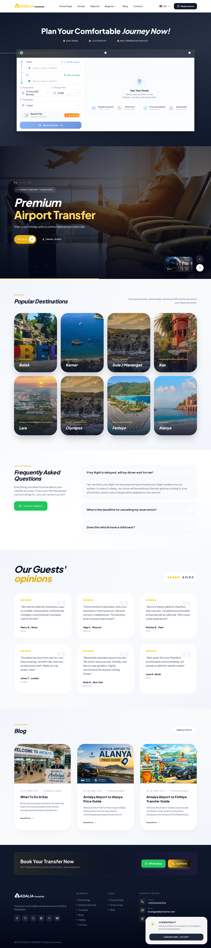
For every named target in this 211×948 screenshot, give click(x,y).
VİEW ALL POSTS (184, 730)
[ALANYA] (175, 405)
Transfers (83, 909)
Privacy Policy (117, 900)
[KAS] (175, 342)
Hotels (81, 6)
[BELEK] (35, 342)
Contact (138, 6)
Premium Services (87, 905)
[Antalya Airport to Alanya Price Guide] (105, 763)
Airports (94, 6)
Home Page (65, 6)
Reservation (187, 6)
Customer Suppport (32, 506)
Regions (109, 6)
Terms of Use (116, 905)
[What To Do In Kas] (42, 763)
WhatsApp (155, 863)
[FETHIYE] (128, 405)
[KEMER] (82, 342)
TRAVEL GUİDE (67, 247)
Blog (125, 6)
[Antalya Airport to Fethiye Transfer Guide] (168, 763)
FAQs (112, 909)
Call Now (181, 863)
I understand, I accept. (176, 937)
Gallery (82, 919)
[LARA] (35, 405)
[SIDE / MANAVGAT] (128, 342)
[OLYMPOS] (82, 405)
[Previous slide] (200, 259)
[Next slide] (200, 267)
